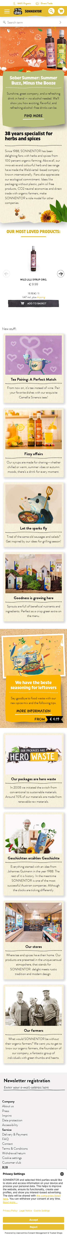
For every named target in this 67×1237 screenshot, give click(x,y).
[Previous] (6, 273)
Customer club (11, 1163)
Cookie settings (12, 1158)
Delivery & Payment (15, 1134)
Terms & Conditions (15, 1149)
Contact (7, 1144)
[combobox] (30, 22)
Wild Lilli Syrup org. (33, 279)
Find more (33, 116)
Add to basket (36, 303)
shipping (41, 297)
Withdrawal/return (14, 1153)
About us (8, 1106)
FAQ (5, 1139)
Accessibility (10, 1125)
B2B (5, 1167)
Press (5, 1111)
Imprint (7, 1116)
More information (33, 711)
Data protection (12, 1120)
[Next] (60, 273)
